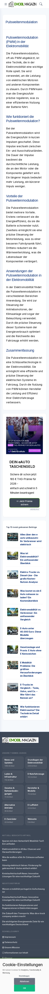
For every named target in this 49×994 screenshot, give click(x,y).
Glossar (8, 958)
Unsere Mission (12, 947)
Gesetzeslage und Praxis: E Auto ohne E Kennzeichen (30, 650)
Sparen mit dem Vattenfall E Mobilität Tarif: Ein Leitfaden (23, 842)
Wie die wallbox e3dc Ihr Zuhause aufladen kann (23, 858)
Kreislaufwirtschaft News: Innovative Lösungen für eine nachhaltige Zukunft (21, 875)
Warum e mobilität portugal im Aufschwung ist (23, 890)
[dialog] (24, 976)
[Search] (40, 4)
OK (24, 988)
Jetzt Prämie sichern (26, 503)
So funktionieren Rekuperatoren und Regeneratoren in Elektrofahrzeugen (20, 906)
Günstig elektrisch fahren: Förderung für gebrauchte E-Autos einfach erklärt (22, 866)
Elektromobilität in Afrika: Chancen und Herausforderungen (21, 850)
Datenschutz (10, 942)
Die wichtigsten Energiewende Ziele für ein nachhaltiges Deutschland (23, 923)
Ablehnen (24, 981)
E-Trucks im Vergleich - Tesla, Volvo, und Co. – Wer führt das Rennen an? (29, 691)
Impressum (10, 937)
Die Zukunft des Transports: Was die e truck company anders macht (23, 914)
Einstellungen (24, 976)
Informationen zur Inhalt (16, 953)
